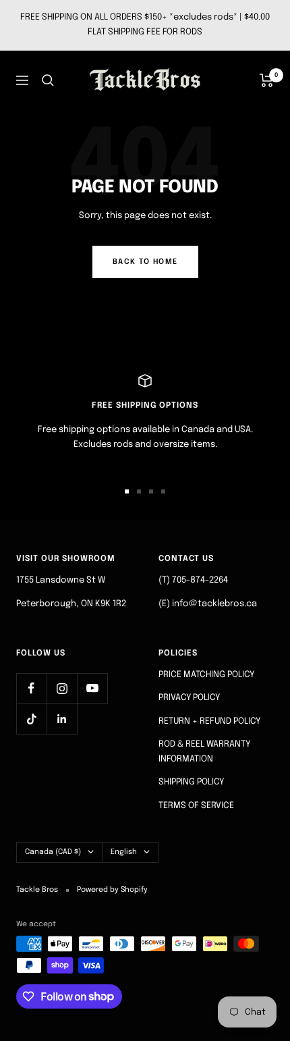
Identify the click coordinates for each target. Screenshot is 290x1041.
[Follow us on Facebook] (31, 688)
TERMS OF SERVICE (196, 805)
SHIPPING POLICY (191, 782)
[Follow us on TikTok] (31, 718)
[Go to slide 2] (139, 491)
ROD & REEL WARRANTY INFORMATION (204, 752)
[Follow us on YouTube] (92, 688)
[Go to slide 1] (127, 491)
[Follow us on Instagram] (62, 688)
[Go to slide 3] (151, 491)
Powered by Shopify (112, 890)
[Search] (48, 80)
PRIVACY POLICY (189, 697)
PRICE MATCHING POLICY (206, 674)
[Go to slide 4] (163, 491)
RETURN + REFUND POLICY (209, 721)
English (124, 852)
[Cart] (267, 80)
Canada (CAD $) (53, 852)
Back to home (145, 262)
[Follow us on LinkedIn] (62, 718)
